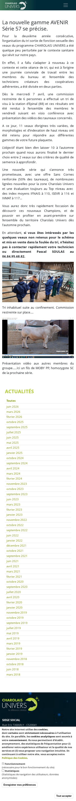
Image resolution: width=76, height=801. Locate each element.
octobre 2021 (15, 551)
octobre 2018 (15, 664)
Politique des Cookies (14, 758)
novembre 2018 (16, 659)
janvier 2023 (14, 514)
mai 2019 (12, 633)
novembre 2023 (16, 484)
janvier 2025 (14, 453)
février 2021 (14, 576)
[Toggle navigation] (66, 5)
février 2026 (14, 417)
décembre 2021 (16, 545)
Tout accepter (64, 796)
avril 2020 (12, 597)
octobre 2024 (15, 458)
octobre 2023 (15, 489)
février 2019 (14, 648)
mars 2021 (13, 571)
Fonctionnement (15, 763)
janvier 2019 (14, 654)
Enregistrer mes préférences (20, 784)
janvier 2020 (14, 607)
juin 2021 (12, 561)
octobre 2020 (15, 581)
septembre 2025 (16, 427)
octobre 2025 (15, 422)
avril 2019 (12, 638)
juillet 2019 (13, 628)
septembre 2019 (16, 623)
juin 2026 (12, 406)
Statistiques (12, 771)
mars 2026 (13, 412)
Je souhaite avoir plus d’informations (48, 758)
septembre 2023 (16, 494)
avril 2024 (12, 468)
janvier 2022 (14, 540)
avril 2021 (12, 566)
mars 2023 (13, 504)
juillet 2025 (13, 432)
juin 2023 (12, 499)
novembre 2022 (16, 520)
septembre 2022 (16, 530)
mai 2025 (12, 442)
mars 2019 (13, 643)
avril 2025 (12, 447)
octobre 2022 (15, 525)
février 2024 (14, 478)
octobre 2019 (15, 617)
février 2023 (14, 509)
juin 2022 (12, 535)
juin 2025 (12, 437)
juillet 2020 (13, 592)
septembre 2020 (16, 587)
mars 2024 (13, 473)
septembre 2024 (16, 463)
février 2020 (14, 602)
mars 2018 (13, 674)
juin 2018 (12, 669)
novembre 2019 (16, 612)
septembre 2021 (16, 556)
